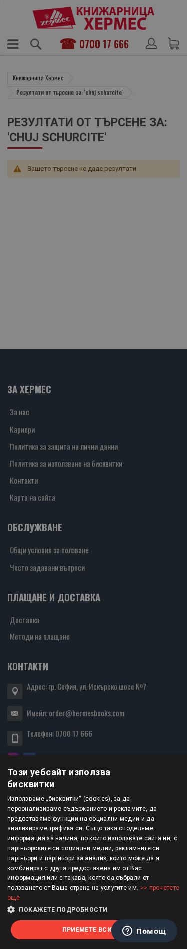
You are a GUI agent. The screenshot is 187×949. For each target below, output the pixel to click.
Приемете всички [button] (93, 929)
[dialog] (93, 852)
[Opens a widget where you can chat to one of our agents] (144, 931)
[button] (93, 909)
